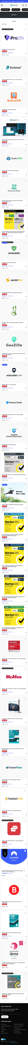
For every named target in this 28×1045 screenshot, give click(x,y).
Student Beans (17, 1033)
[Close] (25, 1)
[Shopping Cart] (25, 5)
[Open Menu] (2, 5)
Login (2, 1027)
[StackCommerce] (14, 1042)
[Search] (23, 5)
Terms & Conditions (18, 1026)
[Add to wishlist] (25, 29)
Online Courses (16, 9)
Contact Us (3, 1029)
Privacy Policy (4, 1033)
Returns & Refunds (18, 1024)
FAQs (2, 1031)
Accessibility (17, 1027)
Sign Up (5, 1016)
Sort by (14, 21)
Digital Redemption (6, 1026)
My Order (3, 1024)
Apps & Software (5, 9)
